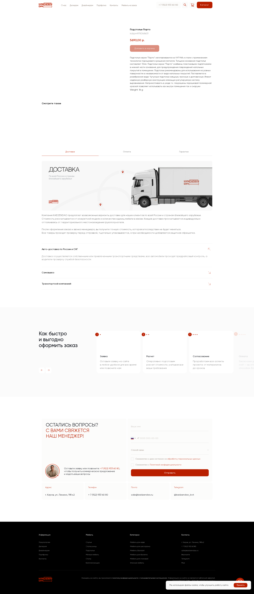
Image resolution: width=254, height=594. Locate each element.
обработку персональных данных (183, 459)
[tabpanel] (127, 199)
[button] (129, 5)
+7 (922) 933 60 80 (109, 468)
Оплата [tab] (127, 151)
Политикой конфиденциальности (165, 465)
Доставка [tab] (70, 151)
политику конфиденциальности (125, 578)
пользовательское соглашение (153, 578)
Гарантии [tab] (184, 151)
